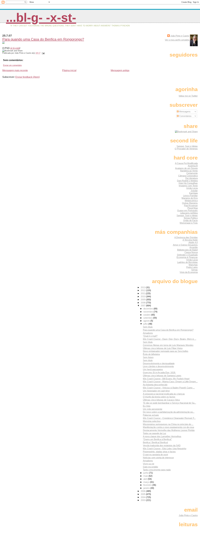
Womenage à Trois (189, 223)
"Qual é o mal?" (150, 336)
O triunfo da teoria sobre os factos (159, 397)
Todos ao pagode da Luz (154, 433)
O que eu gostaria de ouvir (155, 454)
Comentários (185, 116)
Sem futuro (148, 357)
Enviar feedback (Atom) (27, 77)
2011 (143, 293)
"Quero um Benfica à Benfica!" (157, 439)
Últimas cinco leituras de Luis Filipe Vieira (162, 348)
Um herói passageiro (153, 369)
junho (146, 473)
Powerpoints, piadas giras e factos (159, 451)
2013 (143, 287)
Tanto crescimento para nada (157, 469)
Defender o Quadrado (187, 255)
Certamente (192, 173)
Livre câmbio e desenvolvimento (158, 366)
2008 (143, 302)
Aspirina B (193, 165)
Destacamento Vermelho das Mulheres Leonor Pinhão (169, 430)
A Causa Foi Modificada (186, 163)
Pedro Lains (192, 267)
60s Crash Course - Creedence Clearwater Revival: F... (169, 418)
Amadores (148, 333)
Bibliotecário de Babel (187, 250)
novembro (148, 311)
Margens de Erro (190, 198)
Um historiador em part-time (156, 391)
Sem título (148, 327)
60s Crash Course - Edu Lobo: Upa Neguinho (164, 448)
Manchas (193, 264)
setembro (148, 318)
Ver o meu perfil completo (177, 40)
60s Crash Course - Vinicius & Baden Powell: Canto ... (169, 387)
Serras (194, 269)
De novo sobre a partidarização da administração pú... (168, 412)
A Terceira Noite (190, 240)
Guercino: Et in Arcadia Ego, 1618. (159, 372)
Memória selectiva (151, 421)
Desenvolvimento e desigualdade (159, 363)
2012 (143, 290)
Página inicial (69, 70)
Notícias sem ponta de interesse (158, 457)
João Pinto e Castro (179, 36)
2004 (143, 497)
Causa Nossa (191, 252)
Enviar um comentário (12, 65)
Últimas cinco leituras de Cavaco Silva (161, 400)
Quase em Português (187, 210)
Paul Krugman (191, 205)
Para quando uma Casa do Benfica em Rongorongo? (43, 39)
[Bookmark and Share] (186, 131)
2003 (143, 500)
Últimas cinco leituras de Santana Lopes (162, 375)
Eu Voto (146, 406)
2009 (143, 299)
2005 (143, 494)
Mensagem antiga (120, 70)
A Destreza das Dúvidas (186, 237)
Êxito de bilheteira (151, 354)
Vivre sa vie (148, 463)
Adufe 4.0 (193, 242)
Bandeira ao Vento (189, 170)
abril (145, 479)
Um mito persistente (152, 409)
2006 (143, 491)
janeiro (146, 488)
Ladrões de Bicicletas (187, 262)
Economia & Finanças (187, 257)
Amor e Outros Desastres (185, 245)
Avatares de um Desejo (186, 168)
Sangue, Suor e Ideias (187, 146)
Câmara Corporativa (188, 175)
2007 (143, 305)
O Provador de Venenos (186, 148)
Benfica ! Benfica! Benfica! (155, 442)
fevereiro (147, 485)
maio (146, 476)
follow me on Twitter (188, 96)
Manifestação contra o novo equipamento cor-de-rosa (168, 427)
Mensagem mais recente (15, 70)
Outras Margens (190, 203)
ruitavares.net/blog (189, 213)
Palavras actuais (151, 415)
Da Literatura (191, 178)
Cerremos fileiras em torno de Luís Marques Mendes (168, 345)
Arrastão (193, 247)
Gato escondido (150, 467)
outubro (147, 314)
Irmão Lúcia (192, 188)
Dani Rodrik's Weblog (187, 180)
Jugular (194, 190)
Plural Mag (192, 208)
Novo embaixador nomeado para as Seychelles (165, 351)
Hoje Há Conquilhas (188, 183)
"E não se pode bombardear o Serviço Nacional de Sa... (169, 403)
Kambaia (193, 193)
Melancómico (191, 200)
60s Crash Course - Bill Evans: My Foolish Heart (166, 378)
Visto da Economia (189, 272)
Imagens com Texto (188, 185)
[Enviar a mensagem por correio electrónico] (43, 53)
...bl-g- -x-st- (41, 17)
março (146, 482)
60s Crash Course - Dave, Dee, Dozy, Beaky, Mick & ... (169, 339)
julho (145, 324)
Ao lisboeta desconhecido (155, 384)
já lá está (15, 48)
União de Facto (190, 220)
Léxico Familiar (190, 195)
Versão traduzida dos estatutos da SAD (162, 445)
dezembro (148, 308)
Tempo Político (191, 218)
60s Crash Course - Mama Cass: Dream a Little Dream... (170, 381)
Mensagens (184, 111)
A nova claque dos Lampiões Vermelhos (162, 436)
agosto (146, 320)
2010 (143, 296)
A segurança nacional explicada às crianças (164, 394)
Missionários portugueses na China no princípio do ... (168, 424)
